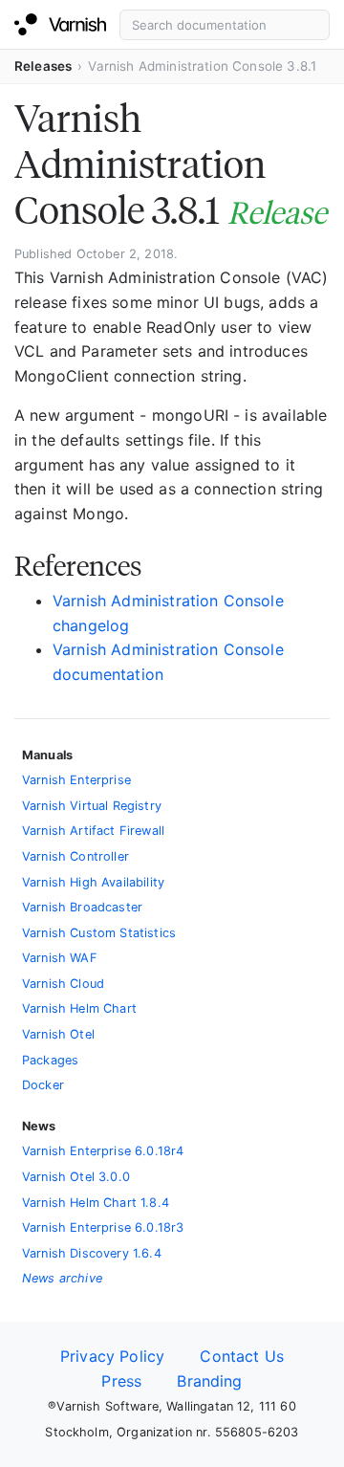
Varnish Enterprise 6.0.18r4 (102, 1151)
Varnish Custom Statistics (99, 933)
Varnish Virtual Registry (91, 806)
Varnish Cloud (63, 983)
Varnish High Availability (93, 882)
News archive (62, 1278)
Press (121, 1380)
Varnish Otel (58, 1034)
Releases (43, 66)
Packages (50, 1060)
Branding (209, 1380)
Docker (43, 1085)
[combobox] (224, 25)
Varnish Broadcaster (82, 907)
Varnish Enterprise (76, 780)
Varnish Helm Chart (79, 1008)
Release (277, 212)
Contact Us (242, 1356)
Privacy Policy (112, 1356)
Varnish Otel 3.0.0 (76, 1177)
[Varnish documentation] (60, 24)
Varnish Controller (75, 856)
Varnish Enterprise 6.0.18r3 (102, 1227)
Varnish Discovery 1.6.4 (91, 1253)
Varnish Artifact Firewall (93, 830)
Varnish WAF (59, 958)
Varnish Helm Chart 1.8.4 (95, 1202)
